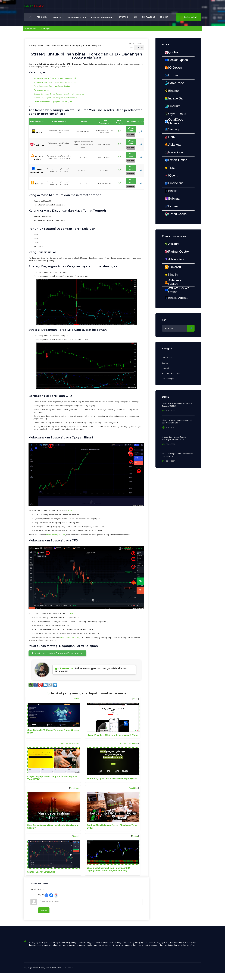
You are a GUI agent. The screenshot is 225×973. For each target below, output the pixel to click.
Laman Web (131, 129)
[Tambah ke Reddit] (50, 685)
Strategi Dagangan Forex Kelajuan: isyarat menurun (55, 98)
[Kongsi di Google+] (40, 685)
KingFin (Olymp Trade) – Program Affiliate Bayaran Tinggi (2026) (52, 778)
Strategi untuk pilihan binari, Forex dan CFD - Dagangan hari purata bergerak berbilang (109, 869)
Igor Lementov (64, 668)
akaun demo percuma (55, 535)
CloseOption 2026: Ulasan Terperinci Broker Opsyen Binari (53, 731)
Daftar (130, 135)
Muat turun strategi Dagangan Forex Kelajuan (53, 102)
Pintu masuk (68, 968)
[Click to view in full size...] (86, 302)
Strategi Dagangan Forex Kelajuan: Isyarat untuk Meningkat (59, 94)
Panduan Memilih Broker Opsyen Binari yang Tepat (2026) (112, 826)
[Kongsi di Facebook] (35, 685)
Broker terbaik (190, 17)
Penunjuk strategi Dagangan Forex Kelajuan (52, 86)
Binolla (71, 510)
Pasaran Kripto (168, 379)
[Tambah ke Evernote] (31, 685)
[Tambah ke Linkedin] (45, 685)
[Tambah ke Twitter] (55, 685)
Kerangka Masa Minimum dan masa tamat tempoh (55, 78)
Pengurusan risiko (41, 90)
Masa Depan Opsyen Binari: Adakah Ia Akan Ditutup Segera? (53, 826)
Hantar (44, 910)
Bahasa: (129, 48)
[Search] (191, 328)
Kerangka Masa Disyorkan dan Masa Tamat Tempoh (55, 82)
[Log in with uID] (46, 895)
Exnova (70, 613)
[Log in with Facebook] (51, 895)
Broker (76, 699)
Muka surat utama (30, 29)
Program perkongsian (70, 743)
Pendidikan (74, 788)
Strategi (76, 836)
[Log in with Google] (56, 895)
